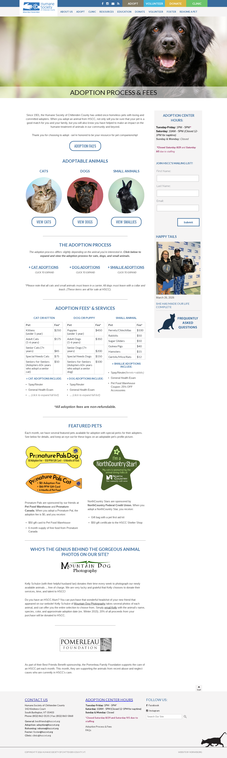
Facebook (153, 705)
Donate (176, 3)
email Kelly (110, 607)
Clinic (196, 3)
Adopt (133, 3)
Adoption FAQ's (85, 146)
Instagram (154, 710)
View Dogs (85, 222)
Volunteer (154, 3)
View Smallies (126, 222)
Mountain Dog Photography (90, 603)
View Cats (44, 222)
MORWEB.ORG (195, 752)
